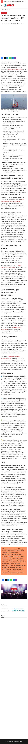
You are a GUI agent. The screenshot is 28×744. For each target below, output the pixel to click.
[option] (14, 591)
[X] (5, 58)
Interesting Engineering (15, 69)
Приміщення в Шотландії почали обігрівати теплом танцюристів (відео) (14, 593)
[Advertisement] (14, 41)
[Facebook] (2, 58)
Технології (7, 9)
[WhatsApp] (10, 58)
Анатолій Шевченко (6, 23)
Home (3, 9)
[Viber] (15, 58)
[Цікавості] (8, 5)
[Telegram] (12, 58)
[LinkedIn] (7, 58)
